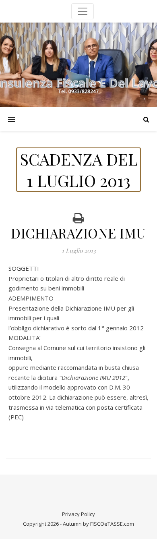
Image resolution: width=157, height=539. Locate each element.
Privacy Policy (78, 514)
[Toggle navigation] (82, 11)
